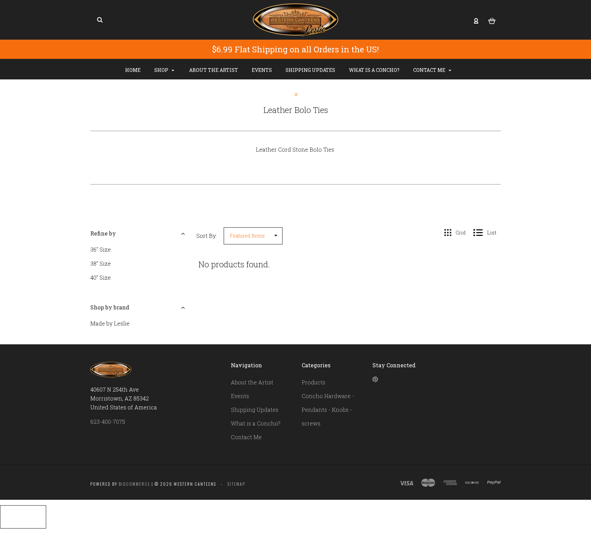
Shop (161, 70)
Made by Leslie (110, 323)
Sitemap (236, 484)
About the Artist (213, 70)
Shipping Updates (310, 70)
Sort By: (206, 235)
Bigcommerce (134, 484)
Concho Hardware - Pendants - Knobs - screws (328, 409)
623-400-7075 (107, 421)
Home (133, 70)
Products (313, 382)
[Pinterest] (375, 379)
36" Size (100, 249)
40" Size (100, 277)
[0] (492, 20)
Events (262, 70)
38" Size (100, 263)
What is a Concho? (374, 70)
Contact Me (429, 70)
